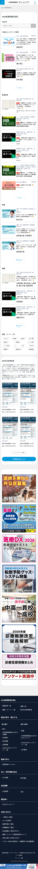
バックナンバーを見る (20, 452)
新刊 (3, 729)
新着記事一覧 (6, 706)
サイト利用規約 (19, 855)
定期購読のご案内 (8, 827)
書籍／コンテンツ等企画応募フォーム (14, 834)
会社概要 (5, 791)
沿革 (21, 792)
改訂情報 (5, 741)
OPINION (32, 345)
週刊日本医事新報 (26, 710)
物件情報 (23, 778)
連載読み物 (18, 349)
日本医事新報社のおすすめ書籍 (10, 733)
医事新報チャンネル (8, 764)
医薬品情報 (31, 349)
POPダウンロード (8, 804)
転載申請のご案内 (8, 824)
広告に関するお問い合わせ (10, 838)
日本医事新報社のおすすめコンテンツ (29, 737)
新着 (22, 731)
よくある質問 (6, 820)
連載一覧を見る (19, 326)
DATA (23, 345)
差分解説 (5, 342)
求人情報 (5, 777)
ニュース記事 (31, 342)
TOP (2, 7)
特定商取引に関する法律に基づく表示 (27, 852)
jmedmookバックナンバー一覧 (9, 749)
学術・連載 (31, 338)
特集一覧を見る (19, 260)
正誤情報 (5, 745)
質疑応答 (18, 342)
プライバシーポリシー (14, 852)
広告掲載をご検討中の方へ (10, 831)
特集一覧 (23, 706)
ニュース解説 (6, 345)
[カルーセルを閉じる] (37, 865)
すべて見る (19, 88)
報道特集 (5, 349)
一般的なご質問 (7, 817)
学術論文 (23, 338)
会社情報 (4, 785)
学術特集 (14, 338)
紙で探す (4, 724)
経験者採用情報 (5, 852)
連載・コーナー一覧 (8, 710)
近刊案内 (5, 738)
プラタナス (6, 338)
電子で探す (24, 724)
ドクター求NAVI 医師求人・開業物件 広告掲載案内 (18, 841)
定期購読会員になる (19, 459)
